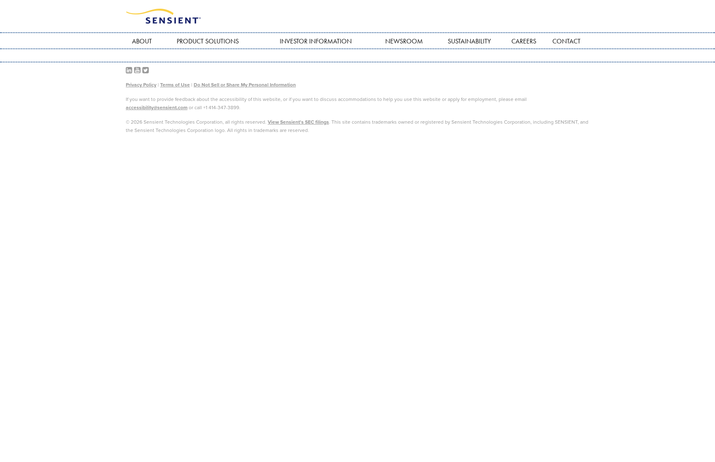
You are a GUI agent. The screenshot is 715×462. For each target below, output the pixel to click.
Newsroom (404, 41)
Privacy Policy (141, 85)
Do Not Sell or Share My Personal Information (245, 85)
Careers (523, 41)
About (142, 41)
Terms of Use (175, 85)
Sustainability (469, 41)
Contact (566, 41)
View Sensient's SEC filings (298, 122)
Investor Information (316, 41)
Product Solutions (208, 41)
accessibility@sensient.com (156, 107)
